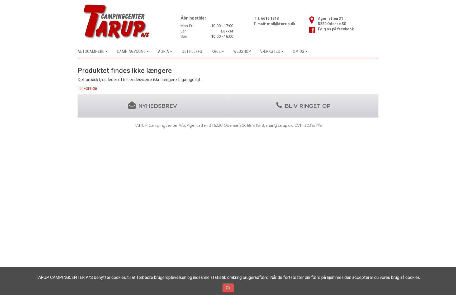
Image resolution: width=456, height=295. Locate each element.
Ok (228, 288)
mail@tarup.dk (281, 23)
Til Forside (87, 88)
